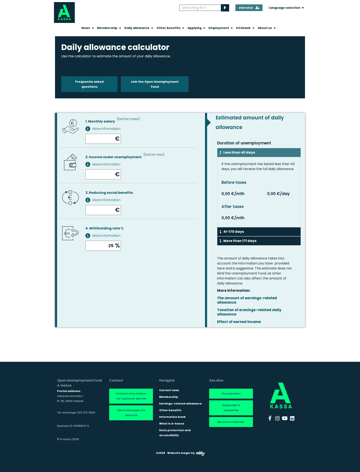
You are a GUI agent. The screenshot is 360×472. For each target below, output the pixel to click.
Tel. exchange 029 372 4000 (76, 412)
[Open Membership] (120, 28)
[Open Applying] (204, 28)
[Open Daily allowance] (152, 28)
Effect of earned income (239, 321)
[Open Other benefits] (183, 28)
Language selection (284, 8)
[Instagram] (277, 418)
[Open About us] (274, 28)
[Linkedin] (292, 418)
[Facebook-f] (270, 418)
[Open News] (93, 28)
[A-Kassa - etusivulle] (64, 12)
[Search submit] (225, 7)
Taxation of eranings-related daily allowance (249, 312)
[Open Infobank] (253, 28)
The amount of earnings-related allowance (247, 300)
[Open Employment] (232, 28)
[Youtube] (284, 418)
